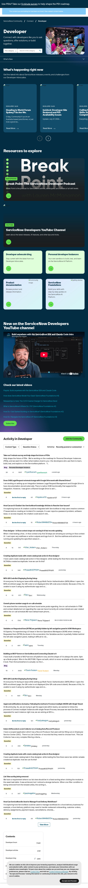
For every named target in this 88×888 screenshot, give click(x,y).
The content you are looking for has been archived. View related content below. (36, 11)
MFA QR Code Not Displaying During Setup (20, 578)
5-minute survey (29, 4)
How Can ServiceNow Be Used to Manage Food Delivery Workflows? (30, 802)
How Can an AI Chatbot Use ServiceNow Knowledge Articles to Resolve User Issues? (36, 505)
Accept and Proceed (69, 881)
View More (44, 825)
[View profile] (30, 472)
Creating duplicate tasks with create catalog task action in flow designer (31, 556)
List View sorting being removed (15, 776)
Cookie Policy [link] (35, 871)
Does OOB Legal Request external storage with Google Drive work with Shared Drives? (37, 480)
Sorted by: (51, 447)
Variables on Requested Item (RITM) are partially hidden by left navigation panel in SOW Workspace (42, 628)
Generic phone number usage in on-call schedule (22, 603)
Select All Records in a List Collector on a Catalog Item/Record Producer (31, 729)
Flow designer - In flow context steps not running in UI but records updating (32, 531)
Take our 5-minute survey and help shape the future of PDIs (26, 455)
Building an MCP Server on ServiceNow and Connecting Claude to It (30, 654)
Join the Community (74, 439)
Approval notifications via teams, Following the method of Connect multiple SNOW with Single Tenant (43, 704)
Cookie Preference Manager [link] (58, 871)
